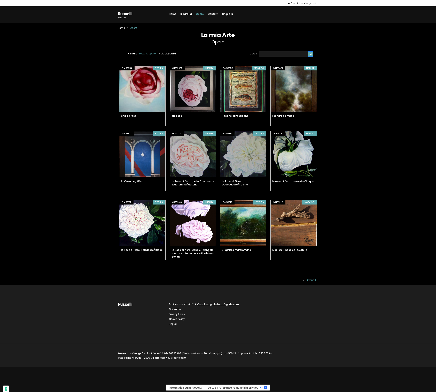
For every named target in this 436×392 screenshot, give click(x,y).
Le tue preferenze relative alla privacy (233, 387)
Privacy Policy (177, 314)
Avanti (311, 280)
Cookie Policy (177, 319)
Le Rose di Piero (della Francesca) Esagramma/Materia (193, 182)
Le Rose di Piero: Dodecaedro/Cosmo (235, 182)
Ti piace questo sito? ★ (204, 304)
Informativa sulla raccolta (185, 387)
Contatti (213, 14)
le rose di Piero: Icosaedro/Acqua (293, 181)
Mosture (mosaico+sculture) (290, 250)
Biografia (186, 14)
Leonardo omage (283, 116)
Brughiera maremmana (236, 250)
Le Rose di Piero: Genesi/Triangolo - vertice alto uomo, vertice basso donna (193, 253)
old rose (177, 116)
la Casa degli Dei (131, 181)
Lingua (226, 14)
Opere (200, 14)
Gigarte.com (178, 358)
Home (172, 14)
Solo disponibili (167, 53)
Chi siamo (175, 309)
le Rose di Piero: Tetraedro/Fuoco (142, 250)
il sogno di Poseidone (235, 116)
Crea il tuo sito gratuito (304, 3)
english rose (128, 116)
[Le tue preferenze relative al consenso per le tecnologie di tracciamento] (6, 389)
